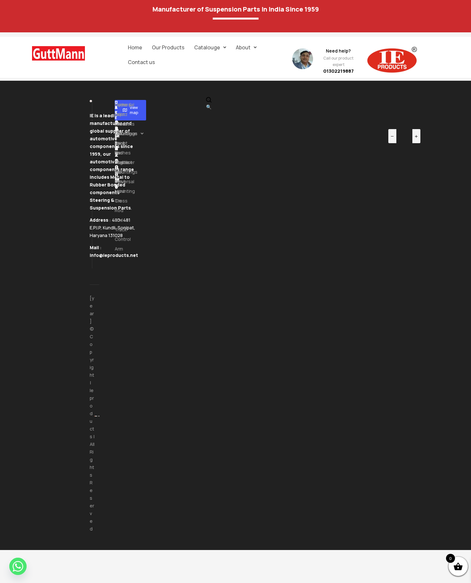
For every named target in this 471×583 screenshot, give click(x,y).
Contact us (141, 62)
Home (135, 47)
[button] (210, 47)
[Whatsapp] (18, 566)
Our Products (168, 47)
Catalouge (207, 47)
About (243, 47)
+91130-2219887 (117, 144)
